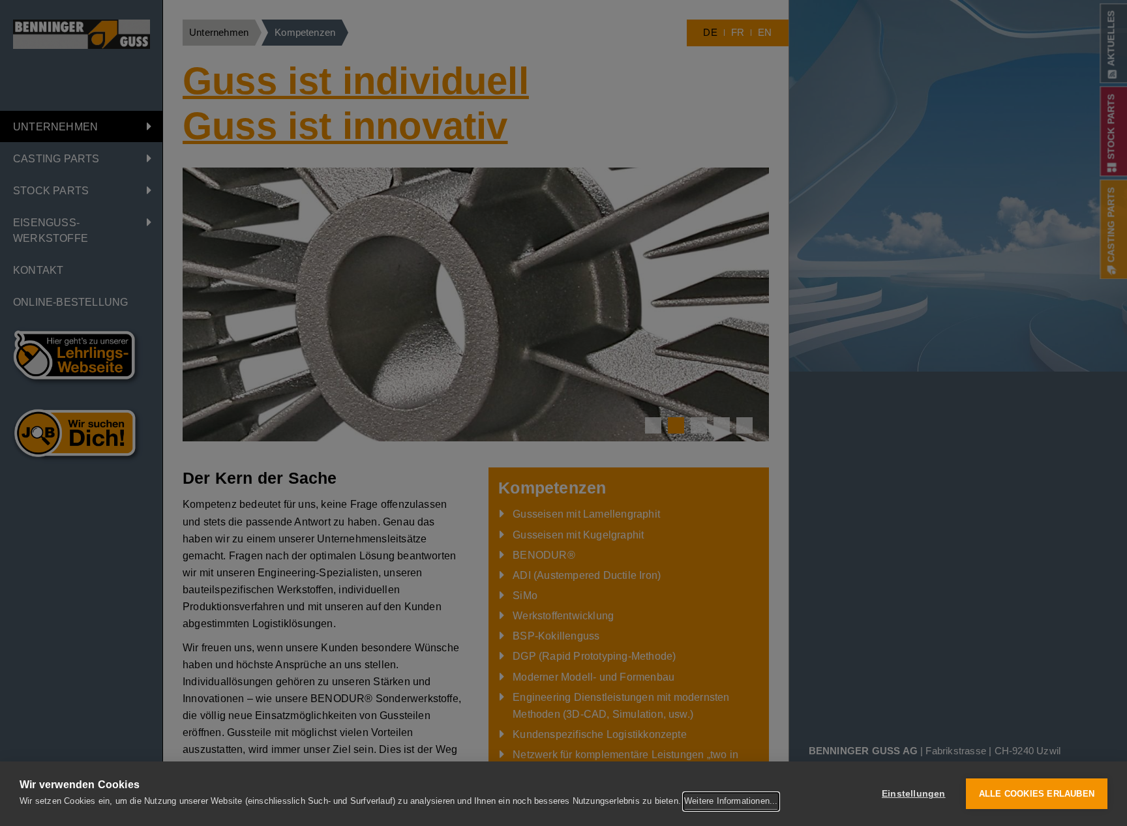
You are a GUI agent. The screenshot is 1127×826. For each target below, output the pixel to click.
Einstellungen (914, 794)
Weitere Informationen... (731, 801)
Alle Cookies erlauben (1036, 794)
